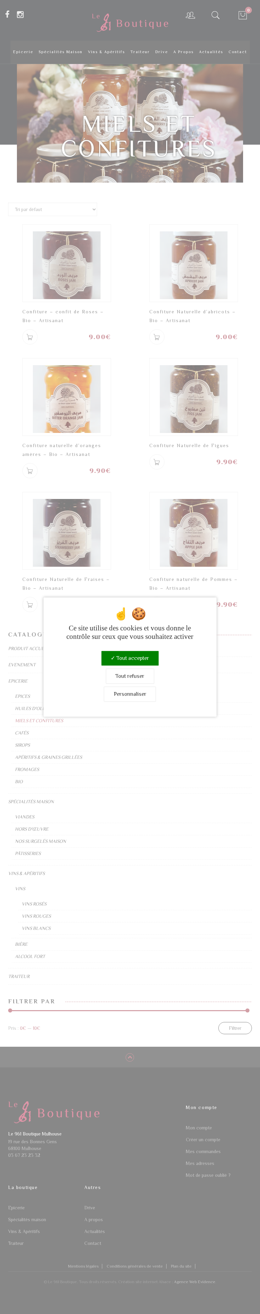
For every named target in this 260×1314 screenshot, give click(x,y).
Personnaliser (130, 694)
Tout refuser (129, 676)
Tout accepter (132, 658)
